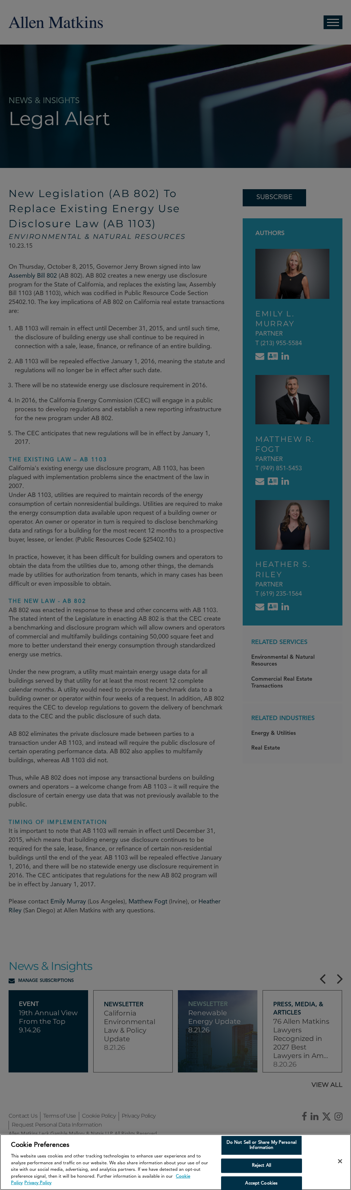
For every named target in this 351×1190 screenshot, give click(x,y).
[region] (175, 1162)
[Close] (340, 1161)
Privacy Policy (37, 1183)
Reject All (261, 1165)
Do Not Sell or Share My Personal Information (261, 1145)
